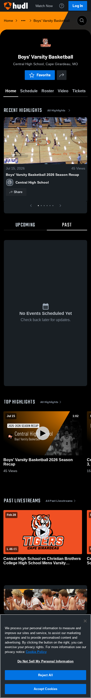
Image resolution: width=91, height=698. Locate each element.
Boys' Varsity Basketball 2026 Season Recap (42, 175)
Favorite (44, 75)
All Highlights (56, 110)
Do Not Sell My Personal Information (45, 661)
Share (18, 192)
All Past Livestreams (59, 500)
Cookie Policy (36, 652)
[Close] (85, 621)
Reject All (45, 675)
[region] (45, 656)
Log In (78, 5)
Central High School (32, 182)
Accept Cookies (46, 689)
